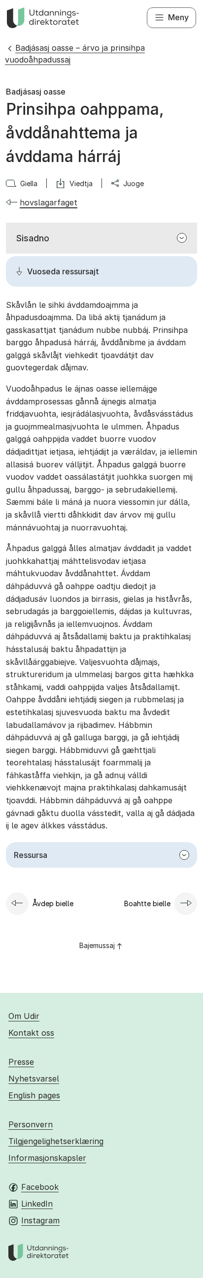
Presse (21, 1062)
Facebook (40, 1187)
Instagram (40, 1220)
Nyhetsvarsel (33, 1078)
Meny (178, 17)
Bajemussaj (97, 945)
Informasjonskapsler (47, 1158)
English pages (34, 1095)
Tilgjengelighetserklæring (55, 1141)
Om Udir (23, 1016)
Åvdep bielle (53, 903)
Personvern (30, 1124)
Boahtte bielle (147, 903)
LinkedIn (37, 1204)
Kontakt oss (31, 1033)
